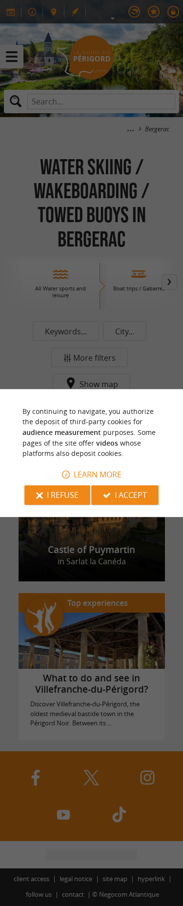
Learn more (98, 474)
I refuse (63, 495)
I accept (131, 495)
